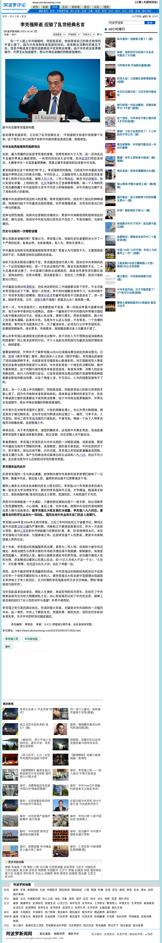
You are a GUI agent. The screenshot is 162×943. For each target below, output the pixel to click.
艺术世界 (136, 903)
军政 (22, 890)
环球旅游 (134, 916)
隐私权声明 (136, 934)
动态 (84, 11)
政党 (97, 11)
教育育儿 (112, 903)
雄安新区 (95, 870)
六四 (82, 455)
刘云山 (39, 873)
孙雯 (86, 870)
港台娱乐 (62, 912)
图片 (146, 11)
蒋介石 (9, 873)
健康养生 (25, 903)
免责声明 (122, 934)
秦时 (14, 34)
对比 (124, 11)
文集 (90, 11)
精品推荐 (99, 912)
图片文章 (117, 907)
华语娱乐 (38, 912)
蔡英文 (64, 873)
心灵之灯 (62, 903)
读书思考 (55, 907)
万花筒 (111, 916)
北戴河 (18, 873)
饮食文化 (25, 916)
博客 (106, 7)
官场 (107, 890)
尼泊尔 (9, 876)
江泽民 (24, 531)
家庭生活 (50, 903)
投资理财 (30, 907)
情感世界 (38, 916)
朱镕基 (15, 867)
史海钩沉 (38, 903)
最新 (43, 11)
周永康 (82, 873)
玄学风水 (87, 903)
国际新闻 (64, 890)
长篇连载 (105, 907)
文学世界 (92, 907)
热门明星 (50, 912)
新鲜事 (76, 7)
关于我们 (96, 934)
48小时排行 (116, 29)
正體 (138, 2)
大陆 (42, 890)
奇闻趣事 (99, 916)
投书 (117, 11)
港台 (143, 890)
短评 (104, 11)
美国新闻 (32, 890)
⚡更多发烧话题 (14, 862)
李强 (32, 418)
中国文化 (124, 903)
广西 (23, 867)
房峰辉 (48, 873)
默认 (99, 34)
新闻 (45, 7)
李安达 (29, 624)
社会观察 (50, 916)
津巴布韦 (28, 873)
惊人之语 (75, 11)
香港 (11, 356)
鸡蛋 (32, 564)
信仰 (150, 890)
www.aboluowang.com (46, 2)
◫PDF (155, 16)
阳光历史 (88, 925)
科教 (100, 890)
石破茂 (79, 870)
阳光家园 (125, 925)
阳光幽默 (101, 925)
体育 (129, 890)
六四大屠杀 (12, 870)
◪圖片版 (146, 16)
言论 (52, 11)
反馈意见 (109, 934)
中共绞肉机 (31, 639)
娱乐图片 (112, 912)
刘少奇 (48, 178)
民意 (137, 11)
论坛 (96, 7)
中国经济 (90, 867)
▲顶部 (149, 934)
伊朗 (7, 867)
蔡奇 (56, 873)
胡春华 (38, 299)
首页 (35, 7)
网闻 (93, 890)
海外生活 (75, 903)
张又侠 (24, 870)
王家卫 (91, 873)
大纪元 (48, 624)
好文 (111, 11)
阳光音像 (138, 925)
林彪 (70, 178)
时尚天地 (87, 916)
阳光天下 (113, 925)
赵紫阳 (73, 873)
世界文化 (43, 907)
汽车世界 (62, 916)
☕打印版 (136, 16)
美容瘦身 (149, 903)
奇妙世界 (121, 916)
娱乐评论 (87, 912)
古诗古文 (18, 907)
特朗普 (42, 870)
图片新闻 (18, 894)
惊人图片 (18, 925)
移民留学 (75, 916)
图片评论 (124, 898)
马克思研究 (75, 925)
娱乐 (86, 7)
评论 (55, 7)
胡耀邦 (92, 178)
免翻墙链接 (150, 2)
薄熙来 (30, 286)
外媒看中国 (62, 11)
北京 (44, 183)
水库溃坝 (69, 867)
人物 (86, 890)
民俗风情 (146, 916)
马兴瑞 (44, 867)
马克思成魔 (56, 867)
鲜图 (15, 921)
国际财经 (77, 890)
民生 (115, 890)
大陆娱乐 (25, 912)
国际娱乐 (75, 912)
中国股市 (52, 870)
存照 (131, 11)
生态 (136, 890)
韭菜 (85, 158)
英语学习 (67, 907)
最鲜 (15, 916)
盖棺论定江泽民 (34, 925)
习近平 (80, 867)
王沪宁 (63, 870)
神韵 (29, 867)
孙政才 (48, 295)
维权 (122, 890)
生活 (64, 7)
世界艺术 (80, 907)
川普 (36, 867)
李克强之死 (11, 639)
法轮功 (21, 526)
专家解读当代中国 (56, 925)
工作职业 (99, 903)
